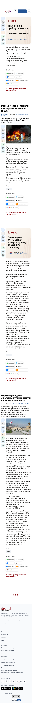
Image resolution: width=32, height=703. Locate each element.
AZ (16, 700)
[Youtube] (13, 681)
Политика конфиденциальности (10, 667)
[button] (2, 18)
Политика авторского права (9, 670)
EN (13, 700)
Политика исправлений (7, 650)
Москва (9, 355)
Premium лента (5, 634)
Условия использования (8, 665)
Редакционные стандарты (8, 647)
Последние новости (6, 631)
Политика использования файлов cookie (12, 672)
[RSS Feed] (24, 681)
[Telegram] (17, 681)
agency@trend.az (5, 623)
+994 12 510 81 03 (5, 622)
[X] (10, 681)
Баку (8, 551)
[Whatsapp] (2, 681)
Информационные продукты (9, 659)
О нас (2, 640)
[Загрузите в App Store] (6, 688)
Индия (9, 189)
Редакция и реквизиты (7, 643)
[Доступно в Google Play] (17, 688)
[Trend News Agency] (6, 609)
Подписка (4, 656)
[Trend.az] (6, 11)
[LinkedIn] (20, 681)
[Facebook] (6, 681)
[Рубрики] (29, 11)
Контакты (4, 645)
